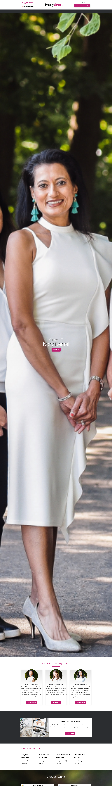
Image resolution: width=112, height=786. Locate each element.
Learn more (31, 702)
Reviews (69, 11)
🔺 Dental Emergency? (28, 6)
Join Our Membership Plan (28, 5)
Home (22, 11)
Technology (48, 11)
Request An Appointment (82, 5)
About (29, 11)
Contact (88, 11)
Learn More (56, 350)
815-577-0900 (27, 3)
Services (37, 11)
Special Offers (59, 11)
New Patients (79, 11)
